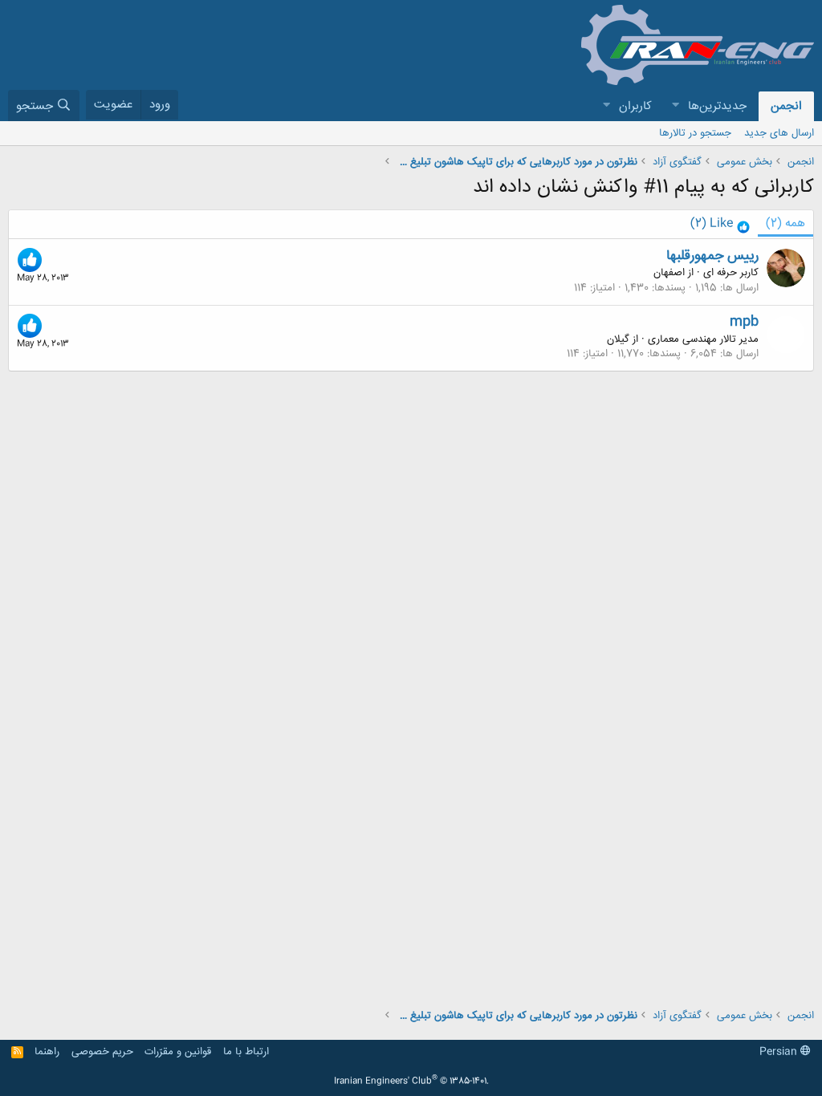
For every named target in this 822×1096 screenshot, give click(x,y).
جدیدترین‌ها (717, 106)
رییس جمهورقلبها (712, 256)
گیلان (618, 339)
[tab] (720, 224)
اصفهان (669, 273)
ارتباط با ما (246, 1052)
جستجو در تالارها (695, 133)
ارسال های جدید (779, 133)
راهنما (47, 1052)
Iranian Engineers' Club (411, 1081)
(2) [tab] (785, 223)
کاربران (635, 106)
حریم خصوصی (102, 1052)
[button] (675, 106)
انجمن (786, 106)
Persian (779, 1052)
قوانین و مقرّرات (177, 1052)
